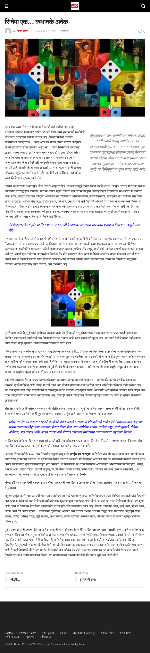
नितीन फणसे (22, 31)
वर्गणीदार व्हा (45, 637)
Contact (9, 633)
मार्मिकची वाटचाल (13, 637)
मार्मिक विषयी (125, 633)
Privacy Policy (27, 633)
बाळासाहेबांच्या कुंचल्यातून (84, 633)
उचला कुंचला (48, 633)
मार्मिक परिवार (107, 633)
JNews (16, 644)
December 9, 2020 (45, 31)
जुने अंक (63, 633)
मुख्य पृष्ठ (30, 637)
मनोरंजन (64, 31)
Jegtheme (80, 644)
